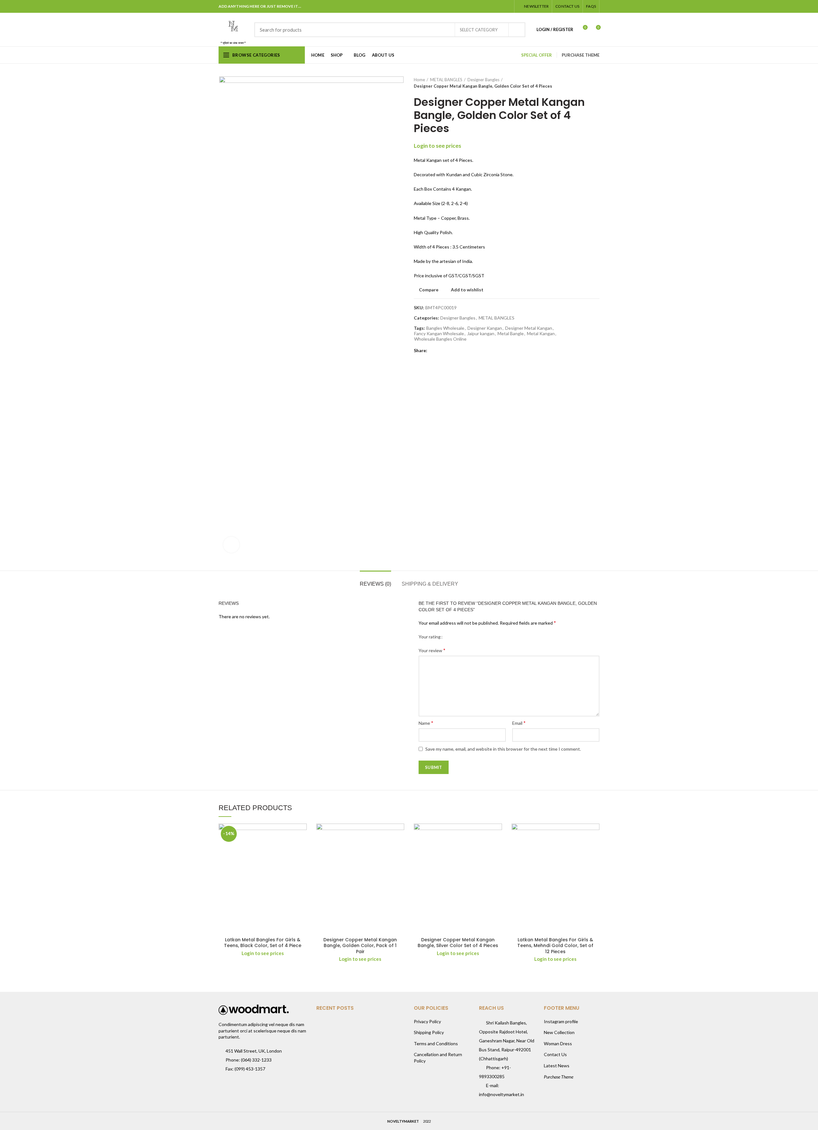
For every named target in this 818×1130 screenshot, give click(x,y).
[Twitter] (483, 6)
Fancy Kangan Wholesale (439, 333)
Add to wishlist (467, 290)
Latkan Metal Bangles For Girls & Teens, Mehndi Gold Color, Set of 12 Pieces (555, 945)
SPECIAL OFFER (536, 55)
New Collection (559, 1032)
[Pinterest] (491, 6)
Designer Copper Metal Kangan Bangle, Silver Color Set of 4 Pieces (458, 942)
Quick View (302, 848)
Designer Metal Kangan (528, 328)
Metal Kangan (541, 333)
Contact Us (555, 1054)
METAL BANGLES (446, 79)
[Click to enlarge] (231, 545)
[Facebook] (475, 6)
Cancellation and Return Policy (438, 1057)
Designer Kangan (484, 328)
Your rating (430, 636)
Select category (479, 29)
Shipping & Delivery (430, 584)
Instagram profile (561, 1021)
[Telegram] (507, 6)
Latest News (556, 1065)
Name (426, 723)
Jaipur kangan (480, 333)
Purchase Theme (558, 1076)
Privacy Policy (427, 1021)
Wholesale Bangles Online (440, 339)
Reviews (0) (375, 584)
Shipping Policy (429, 1032)
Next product (596, 83)
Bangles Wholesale (445, 328)
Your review (432, 650)
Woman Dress (558, 1043)
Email (519, 723)
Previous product (583, 83)
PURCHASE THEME (580, 55)
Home (419, 79)
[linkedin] (499, 6)
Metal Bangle (511, 333)
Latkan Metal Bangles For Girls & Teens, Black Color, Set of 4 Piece (262, 942)
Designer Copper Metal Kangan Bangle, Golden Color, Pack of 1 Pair (360, 945)
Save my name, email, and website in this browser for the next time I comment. (503, 749)
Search (517, 29)
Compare (428, 290)
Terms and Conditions (436, 1043)
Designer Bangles (483, 79)
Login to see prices (437, 145)
